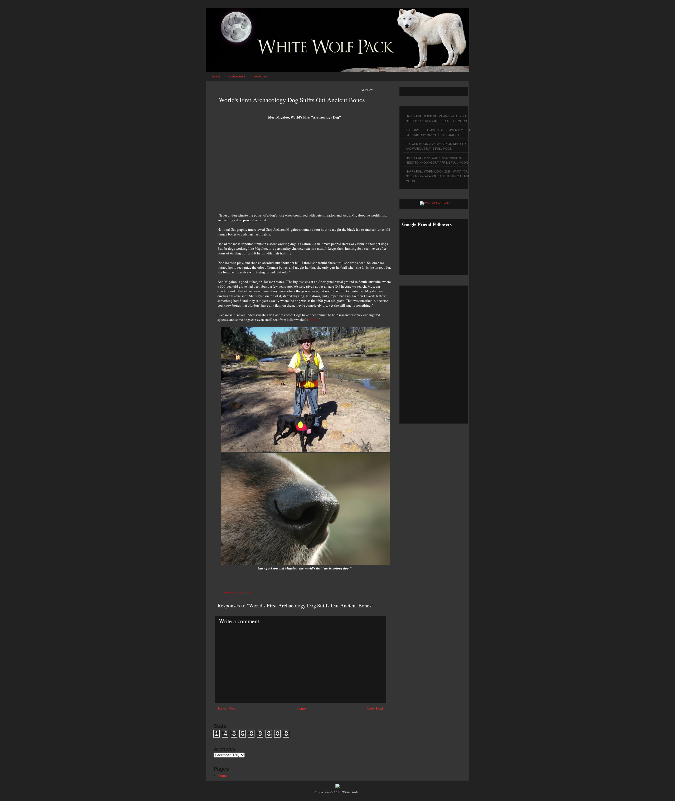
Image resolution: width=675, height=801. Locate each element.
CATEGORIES (236, 76)
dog (248, 592)
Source (314, 319)
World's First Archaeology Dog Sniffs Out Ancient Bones (292, 100)
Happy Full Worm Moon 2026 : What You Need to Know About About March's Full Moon (438, 176)
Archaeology (233, 592)
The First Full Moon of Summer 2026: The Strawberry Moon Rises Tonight (439, 132)
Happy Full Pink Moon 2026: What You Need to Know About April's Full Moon (437, 160)
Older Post (375, 708)
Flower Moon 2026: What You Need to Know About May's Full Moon (436, 146)
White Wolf (351, 792)
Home (216, 76)
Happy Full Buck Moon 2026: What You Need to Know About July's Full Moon (436, 118)
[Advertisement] (304, 168)
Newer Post (227, 708)
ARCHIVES (260, 76)
